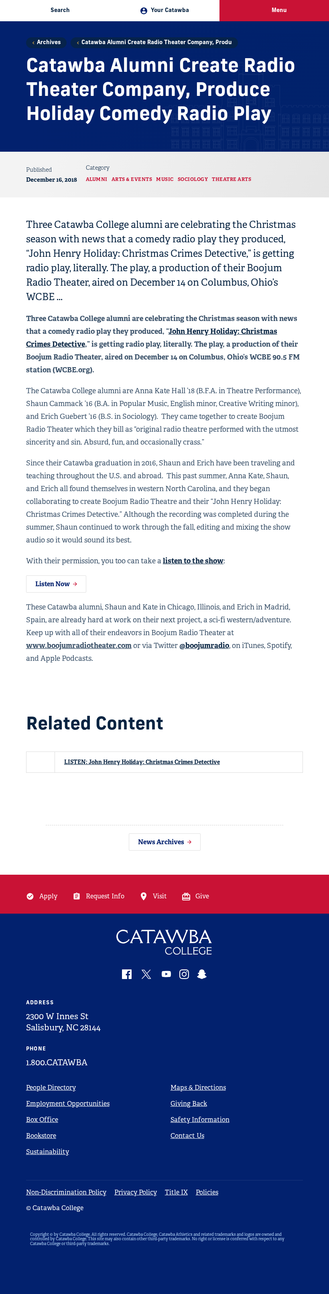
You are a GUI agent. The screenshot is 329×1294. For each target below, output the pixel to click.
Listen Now (52, 584)
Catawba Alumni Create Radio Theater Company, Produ (156, 43)
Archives (49, 43)
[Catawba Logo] (164, 942)
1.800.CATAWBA (56, 1062)
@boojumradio (204, 645)
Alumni (97, 179)
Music (165, 179)
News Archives (161, 842)
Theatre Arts (231, 179)
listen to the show (193, 560)
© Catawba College (54, 1208)
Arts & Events (132, 179)
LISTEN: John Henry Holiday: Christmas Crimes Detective (142, 762)
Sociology (193, 179)
